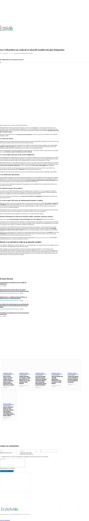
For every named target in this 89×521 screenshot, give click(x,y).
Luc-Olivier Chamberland (24, 385)
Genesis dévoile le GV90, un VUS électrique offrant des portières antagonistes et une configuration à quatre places (9, 411)
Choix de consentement (5, 520)
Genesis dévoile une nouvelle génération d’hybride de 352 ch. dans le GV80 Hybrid (57, 380)
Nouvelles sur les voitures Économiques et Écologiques (23, 53)
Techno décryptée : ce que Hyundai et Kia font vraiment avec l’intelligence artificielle (73, 379)
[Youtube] (4, 517)
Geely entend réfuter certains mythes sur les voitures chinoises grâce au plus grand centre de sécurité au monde (8, 381)
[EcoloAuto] (1, 53)
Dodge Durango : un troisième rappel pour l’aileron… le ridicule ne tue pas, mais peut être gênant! (24, 380)
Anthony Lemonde (6, 386)
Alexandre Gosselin (71, 383)
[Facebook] (1, 517)
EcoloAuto (5, 53)
